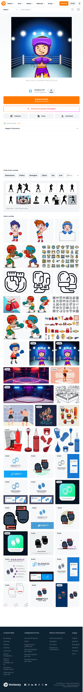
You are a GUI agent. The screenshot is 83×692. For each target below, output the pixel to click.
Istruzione (7, 651)
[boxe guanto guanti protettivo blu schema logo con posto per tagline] (15, 466)
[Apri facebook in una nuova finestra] (25, 685)
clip (53, 175)
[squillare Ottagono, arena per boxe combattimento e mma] (28, 394)
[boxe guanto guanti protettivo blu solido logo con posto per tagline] (42, 518)
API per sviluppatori (7, 655)
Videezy (6, 644)
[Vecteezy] (3, 3)
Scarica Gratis (41, 100)
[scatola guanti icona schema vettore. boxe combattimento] (41, 282)
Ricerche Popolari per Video (30, 660)
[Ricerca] (72, 9)
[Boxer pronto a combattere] (41, 353)
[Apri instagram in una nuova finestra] (29, 685)
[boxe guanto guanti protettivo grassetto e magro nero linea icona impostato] (15, 595)
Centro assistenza (55, 638)
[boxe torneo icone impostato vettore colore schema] (60, 256)
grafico (22, 175)
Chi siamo (53, 644)
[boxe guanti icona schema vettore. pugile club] (67, 282)
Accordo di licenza (31, 638)
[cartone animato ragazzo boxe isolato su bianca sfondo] (15, 231)
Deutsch (73, 648)
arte (60, 175)
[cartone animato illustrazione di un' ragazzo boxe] (15, 353)
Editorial (40, 3)
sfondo (69, 175)
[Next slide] (74, 175)
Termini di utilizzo (57, 685)
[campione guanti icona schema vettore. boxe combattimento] (15, 282)
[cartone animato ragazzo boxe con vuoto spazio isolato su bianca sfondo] (67, 231)
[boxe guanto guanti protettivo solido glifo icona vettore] (41, 543)
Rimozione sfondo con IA (8, 668)
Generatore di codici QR (8, 673)
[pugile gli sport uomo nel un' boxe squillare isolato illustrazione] (65, 375)
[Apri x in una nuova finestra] (42, 685)
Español (73, 641)
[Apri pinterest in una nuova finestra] (36, 685)
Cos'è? (19, 123)
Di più (50, 3)
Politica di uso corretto (69, 686)
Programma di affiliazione (29, 645)
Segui (51, 92)
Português (74, 644)
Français (73, 651)
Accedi (73, 3)
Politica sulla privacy (71, 685)
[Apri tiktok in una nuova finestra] (39, 685)
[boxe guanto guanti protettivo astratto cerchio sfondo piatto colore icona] (67, 518)
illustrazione (9, 175)
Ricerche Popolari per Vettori (30, 650)
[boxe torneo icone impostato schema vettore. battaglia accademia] (65, 304)
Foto (19, 3)
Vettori (10, 3)
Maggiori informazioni (12, 128)
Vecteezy (6, 641)
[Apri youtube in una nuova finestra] (46, 685)
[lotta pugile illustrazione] (46, 415)
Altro (72, 654)
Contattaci (53, 641)
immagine (33, 175)
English (73, 638)
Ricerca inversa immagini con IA (8, 661)
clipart (44, 175)
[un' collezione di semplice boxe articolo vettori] (68, 415)
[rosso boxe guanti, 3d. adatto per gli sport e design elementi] (12, 304)
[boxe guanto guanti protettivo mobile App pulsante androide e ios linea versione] (67, 492)
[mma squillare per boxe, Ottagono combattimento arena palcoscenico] (26, 375)
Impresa (6, 648)
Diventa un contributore (53, 648)
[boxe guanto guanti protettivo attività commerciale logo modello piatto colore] (42, 595)
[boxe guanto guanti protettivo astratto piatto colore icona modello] (41, 466)
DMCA (26, 641)
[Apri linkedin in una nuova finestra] (32, 685)
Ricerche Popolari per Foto (30, 655)
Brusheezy (7, 638)
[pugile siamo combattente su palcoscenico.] (67, 394)
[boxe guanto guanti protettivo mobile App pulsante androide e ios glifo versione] (15, 543)
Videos (28, 3)
